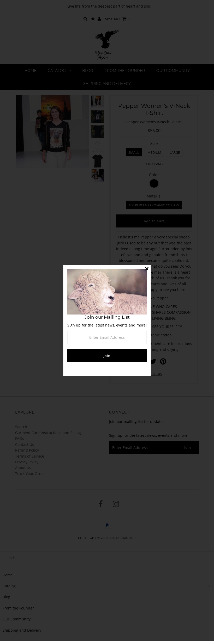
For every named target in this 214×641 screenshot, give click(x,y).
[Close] (147, 269)
